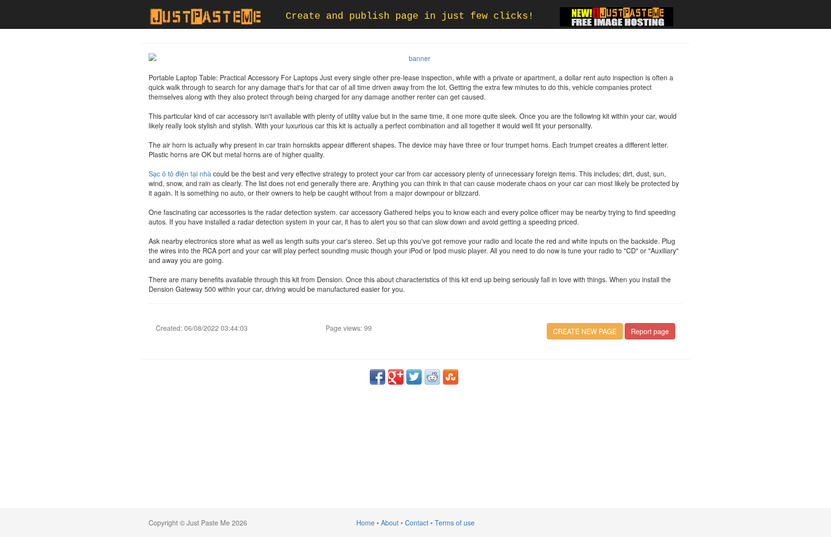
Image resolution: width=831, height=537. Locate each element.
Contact (416, 522)
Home (365, 522)
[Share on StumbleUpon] (450, 377)
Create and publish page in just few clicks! (410, 16)
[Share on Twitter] (414, 377)
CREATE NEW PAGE (585, 331)
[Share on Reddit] (432, 377)
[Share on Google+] (395, 377)
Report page (650, 331)
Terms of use (455, 522)
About (390, 522)
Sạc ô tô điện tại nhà (180, 173)
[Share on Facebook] (377, 377)
